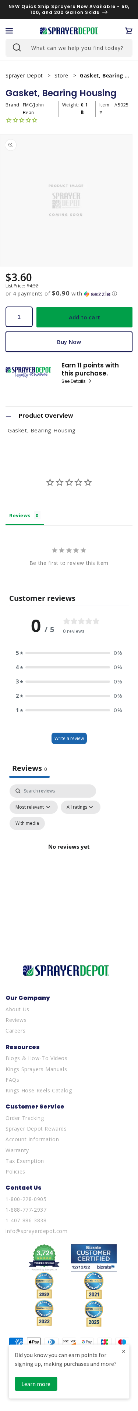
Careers (15, 1030)
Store (62, 75)
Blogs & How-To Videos (37, 1058)
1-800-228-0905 (26, 1199)
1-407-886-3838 (26, 1220)
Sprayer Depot (25, 75)
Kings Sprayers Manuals (36, 1069)
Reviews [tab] (19, 515)
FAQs (12, 1079)
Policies (15, 1171)
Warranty (17, 1150)
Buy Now (69, 341)
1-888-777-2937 (26, 1209)
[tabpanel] (69, 855)
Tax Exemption (25, 1160)
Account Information (32, 1139)
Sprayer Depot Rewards (36, 1128)
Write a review (69, 738)
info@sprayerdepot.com (37, 1230)
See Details (74, 381)
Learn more (35, 1384)
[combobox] (69, 48)
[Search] (16, 47)
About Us (17, 1009)
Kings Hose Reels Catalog (39, 1090)
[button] (9, 31)
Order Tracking (25, 1117)
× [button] (123, 1351)
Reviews (16, 1019)
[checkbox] (27, 823)
